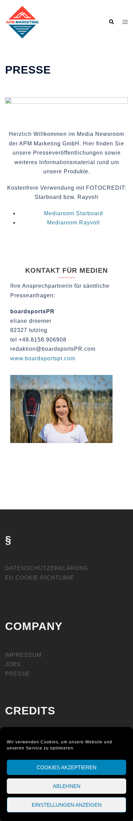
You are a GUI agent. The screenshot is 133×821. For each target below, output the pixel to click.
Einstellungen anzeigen (67, 805)
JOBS (13, 664)
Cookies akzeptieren (66, 767)
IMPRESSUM (23, 655)
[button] (111, 22)
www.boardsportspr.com (42, 358)
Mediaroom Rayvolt (73, 222)
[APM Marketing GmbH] (22, 22)
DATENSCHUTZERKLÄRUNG (46, 568)
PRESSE (17, 674)
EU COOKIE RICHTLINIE (39, 578)
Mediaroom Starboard (73, 213)
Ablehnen (66, 786)
